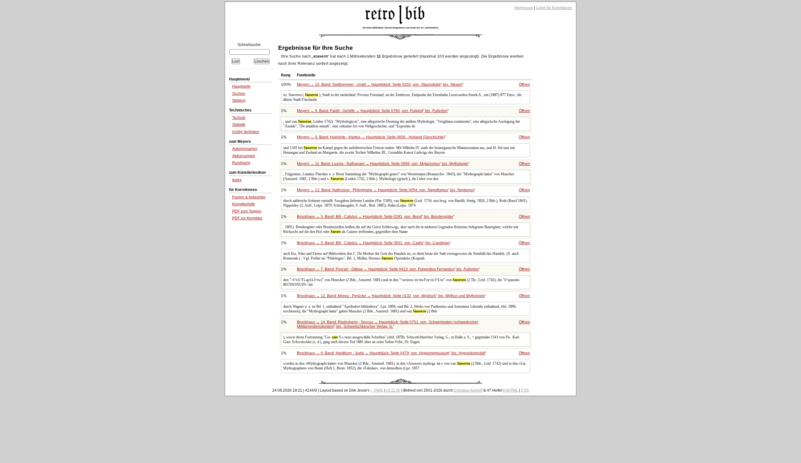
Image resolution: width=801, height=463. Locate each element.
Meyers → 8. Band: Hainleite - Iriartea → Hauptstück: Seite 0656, (371, 137)
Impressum (523, 8)
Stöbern (239, 100)
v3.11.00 (393, 390)
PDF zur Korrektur (247, 218)
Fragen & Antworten (249, 197)
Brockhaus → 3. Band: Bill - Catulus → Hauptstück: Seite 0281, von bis (375, 216)
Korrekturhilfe (243, 204)
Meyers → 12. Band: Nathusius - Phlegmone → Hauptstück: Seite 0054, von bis (385, 190)
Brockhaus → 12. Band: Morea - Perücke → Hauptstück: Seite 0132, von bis (391, 296)
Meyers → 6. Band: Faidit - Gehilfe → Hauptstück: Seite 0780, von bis (372, 111)
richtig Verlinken (245, 132)
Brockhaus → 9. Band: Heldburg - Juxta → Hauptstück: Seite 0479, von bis (391, 353)
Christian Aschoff (468, 390)
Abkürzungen (243, 156)
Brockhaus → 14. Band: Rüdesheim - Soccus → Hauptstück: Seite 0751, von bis (387, 324)
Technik (238, 118)
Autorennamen (245, 149)
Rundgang (241, 163)
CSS (525, 390)
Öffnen (524, 84)
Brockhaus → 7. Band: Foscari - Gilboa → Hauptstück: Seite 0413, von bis (388, 269)
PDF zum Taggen (247, 211)
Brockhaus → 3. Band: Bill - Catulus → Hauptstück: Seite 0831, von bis (373, 243)
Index (237, 180)
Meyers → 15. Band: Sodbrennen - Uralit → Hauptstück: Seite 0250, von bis (379, 84)
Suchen (238, 93)
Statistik (238, 124)
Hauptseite (241, 86)
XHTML (511, 390)
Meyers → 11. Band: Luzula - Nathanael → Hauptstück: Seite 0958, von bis (382, 164)
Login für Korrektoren (554, 8)
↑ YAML (376, 390)
